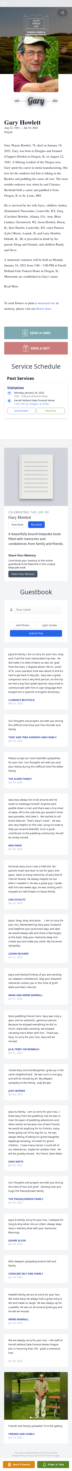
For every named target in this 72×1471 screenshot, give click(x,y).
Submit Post (36, 633)
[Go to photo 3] (35, 1417)
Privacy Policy (26, 1455)
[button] (36, 1396)
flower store (43, 308)
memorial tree (46, 303)
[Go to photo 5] (39, 1417)
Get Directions (21, 410)
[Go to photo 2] (33, 1417)
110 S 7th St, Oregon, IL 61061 (31, 403)
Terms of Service (45, 1455)
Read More (11, 286)
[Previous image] (8, 1396)
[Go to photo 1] (31, 1417)
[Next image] (64, 1396)
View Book (17, 524)
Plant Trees (50, 410)
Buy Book (36, 524)
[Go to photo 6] (41, 1417)
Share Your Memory (22, 574)
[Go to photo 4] (37, 1417)
